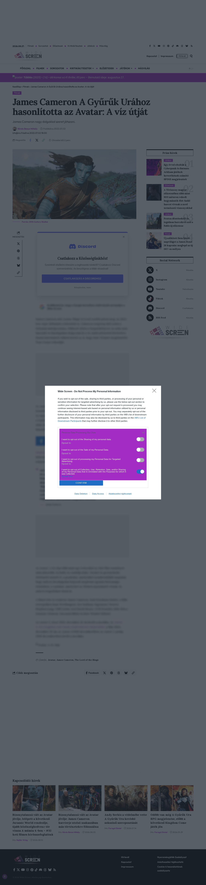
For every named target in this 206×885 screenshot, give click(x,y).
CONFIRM (81, 483)
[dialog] (103, 442)
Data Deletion (80, 493)
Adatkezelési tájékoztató (120, 493)
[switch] (140, 439)
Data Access (98, 493)
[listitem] (103, 432)
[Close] (155, 391)
